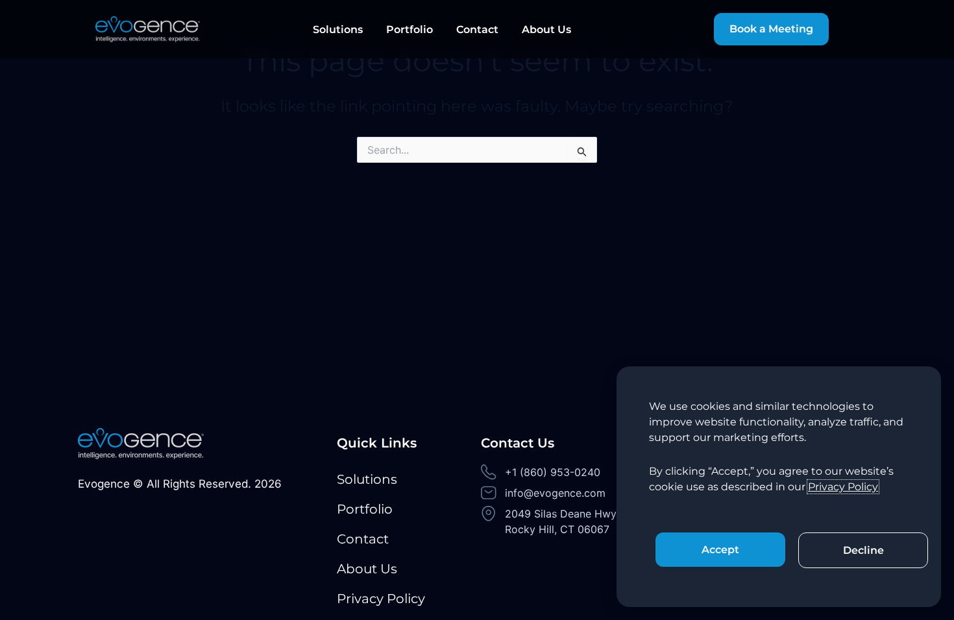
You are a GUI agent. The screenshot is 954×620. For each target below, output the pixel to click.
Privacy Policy (381, 598)
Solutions (338, 29)
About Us (546, 29)
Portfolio (409, 29)
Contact (477, 29)
